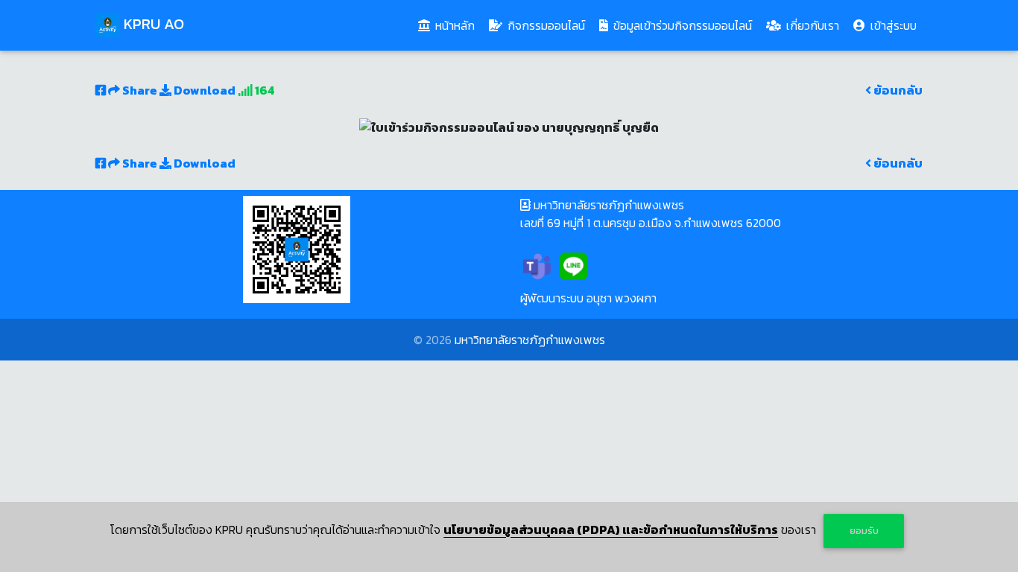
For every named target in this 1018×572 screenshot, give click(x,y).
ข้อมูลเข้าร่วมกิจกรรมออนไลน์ (681, 25)
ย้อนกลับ (897, 90)
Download (203, 90)
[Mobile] (646, 265)
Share (139, 90)
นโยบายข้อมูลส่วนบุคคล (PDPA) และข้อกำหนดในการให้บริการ (610, 529)
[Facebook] (610, 265)
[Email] (683, 265)
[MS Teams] (537, 265)
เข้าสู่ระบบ (892, 25)
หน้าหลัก (456, 25)
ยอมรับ (864, 531)
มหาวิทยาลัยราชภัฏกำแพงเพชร (530, 340)
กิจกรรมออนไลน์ (545, 25)
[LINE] (573, 265)
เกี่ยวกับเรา (811, 25)
